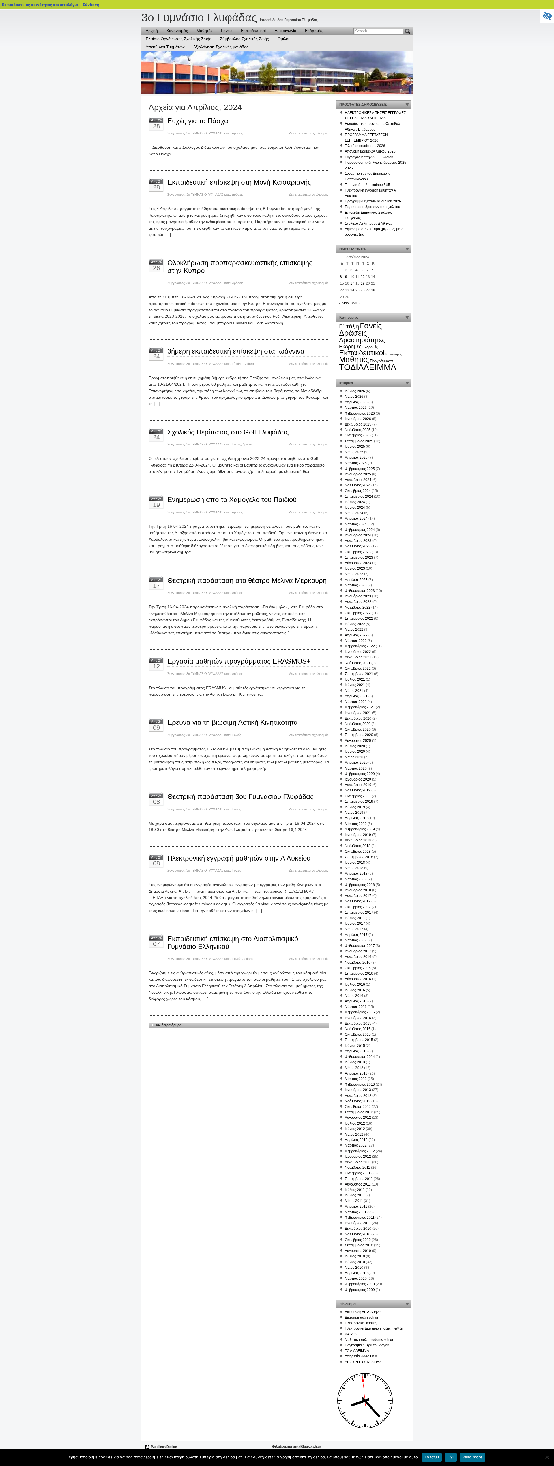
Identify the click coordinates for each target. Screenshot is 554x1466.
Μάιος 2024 (354, 513)
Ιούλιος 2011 (355, 1190)
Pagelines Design (164, 1446)
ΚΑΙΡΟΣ (351, 1334)
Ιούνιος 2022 (355, 624)
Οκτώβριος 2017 (358, 907)
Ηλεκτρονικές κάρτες (361, 1323)
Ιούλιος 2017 (355, 918)
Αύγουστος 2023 (358, 563)
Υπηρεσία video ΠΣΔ (361, 1356)
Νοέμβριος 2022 (357, 607)
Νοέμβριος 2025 (357, 430)
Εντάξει (432, 1457)
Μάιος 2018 (354, 868)
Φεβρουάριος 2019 (360, 829)
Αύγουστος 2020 (358, 741)
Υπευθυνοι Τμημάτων (165, 46)
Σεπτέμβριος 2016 (359, 973)
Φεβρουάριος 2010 (360, 1284)
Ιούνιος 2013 (355, 1062)
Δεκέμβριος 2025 (358, 424)
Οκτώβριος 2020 (358, 729)
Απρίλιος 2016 (356, 1001)
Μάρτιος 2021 (356, 702)
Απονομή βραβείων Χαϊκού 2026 (370, 151)
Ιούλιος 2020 (355, 746)
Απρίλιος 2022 (356, 635)
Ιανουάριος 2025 (358, 474)
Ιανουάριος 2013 (358, 1090)
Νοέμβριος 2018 (357, 846)
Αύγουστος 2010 (358, 1251)
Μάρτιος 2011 (355, 1212)
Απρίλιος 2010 (356, 1273)
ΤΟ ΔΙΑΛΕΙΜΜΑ (357, 1351)
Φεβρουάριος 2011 (360, 1218)
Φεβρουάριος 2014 (360, 1057)
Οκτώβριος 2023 (358, 552)
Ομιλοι (283, 38)
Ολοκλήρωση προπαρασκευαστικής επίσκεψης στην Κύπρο (239, 266)
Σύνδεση (91, 4)
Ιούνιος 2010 (355, 1262)
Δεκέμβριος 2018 (358, 840)
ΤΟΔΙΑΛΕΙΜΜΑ (367, 367)
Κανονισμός (177, 30)
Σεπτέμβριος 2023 (359, 557)
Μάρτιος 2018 (356, 879)
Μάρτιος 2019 (356, 824)
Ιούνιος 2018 (355, 863)
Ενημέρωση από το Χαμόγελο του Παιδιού (232, 499)
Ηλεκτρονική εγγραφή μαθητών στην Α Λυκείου (238, 858)
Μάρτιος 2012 (356, 1145)
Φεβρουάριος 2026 (360, 413)
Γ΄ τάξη (237, 363)
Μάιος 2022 (354, 629)
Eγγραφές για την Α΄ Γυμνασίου (369, 157)
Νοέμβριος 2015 (357, 1029)
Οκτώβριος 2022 (358, 613)
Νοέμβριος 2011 (357, 1168)
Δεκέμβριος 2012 (358, 1096)
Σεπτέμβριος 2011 (359, 1179)
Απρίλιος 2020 (356, 763)
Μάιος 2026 (354, 397)
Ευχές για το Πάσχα (197, 121)
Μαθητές (204, 30)
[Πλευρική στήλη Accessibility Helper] (547, 16)
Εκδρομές (314, 30)
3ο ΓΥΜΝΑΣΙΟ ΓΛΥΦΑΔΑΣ (204, 133)
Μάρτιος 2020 (356, 768)
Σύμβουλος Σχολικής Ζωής (244, 38)
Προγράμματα (381, 361)
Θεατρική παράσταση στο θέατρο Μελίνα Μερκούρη (247, 580)
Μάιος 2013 (354, 1068)
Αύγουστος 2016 (358, 979)
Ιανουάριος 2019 (358, 835)
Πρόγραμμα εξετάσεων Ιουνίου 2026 (373, 201)
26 (363, 290)
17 (352, 283)
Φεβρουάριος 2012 (360, 1151)
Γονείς (226, 30)
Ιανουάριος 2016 (358, 1018)
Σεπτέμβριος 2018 (359, 857)
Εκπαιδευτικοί (253, 30)
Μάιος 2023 (354, 574)
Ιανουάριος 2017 (358, 951)
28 (373, 290)
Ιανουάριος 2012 (358, 1157)
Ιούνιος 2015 (355, 1046)
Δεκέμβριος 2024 (358, 480)
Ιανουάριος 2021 (358, 713)
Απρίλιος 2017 (356, 935)
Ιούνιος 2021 (355, 685)
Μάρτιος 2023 (356, 585)
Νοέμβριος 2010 (357, 1234)
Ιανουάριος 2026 (358, 419)
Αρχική (152, 30)
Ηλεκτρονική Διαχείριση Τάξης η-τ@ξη (374, 1328)
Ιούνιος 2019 (355, 807)
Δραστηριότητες (362, 340)
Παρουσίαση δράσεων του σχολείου (372, 207)
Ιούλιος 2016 (355, 984)
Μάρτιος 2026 (356, 408)
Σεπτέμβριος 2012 (359, 1112)
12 (363, 277)
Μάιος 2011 (354, 1201)
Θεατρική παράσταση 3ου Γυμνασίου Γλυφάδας (240, 796)
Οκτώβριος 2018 (358, 852)
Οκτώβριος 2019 (358, 796)
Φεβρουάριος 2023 (360, 591)
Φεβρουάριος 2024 (360, 530)
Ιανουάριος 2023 (358, 596)
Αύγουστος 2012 (358, 1118)
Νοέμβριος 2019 (357, 790)
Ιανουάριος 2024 (358, 535)
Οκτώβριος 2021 (358, 668)
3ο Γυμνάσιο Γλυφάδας (199, 17)
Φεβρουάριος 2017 (360, 946)
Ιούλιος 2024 (355, 502)
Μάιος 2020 (354, 757)
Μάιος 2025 (354, 452)
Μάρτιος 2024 (356, 524)
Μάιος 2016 (354, 996)
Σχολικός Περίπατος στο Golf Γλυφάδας (228, 432)
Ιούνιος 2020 (355, 752)
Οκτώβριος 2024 (358, 491)
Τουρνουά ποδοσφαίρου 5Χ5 (367, 185)
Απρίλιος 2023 (356, 580)
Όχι (451, 1457)
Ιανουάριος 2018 (358, 890)
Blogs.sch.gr (310, 1447)
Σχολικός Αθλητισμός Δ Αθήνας (368, 224)
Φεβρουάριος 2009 (360, 1290)
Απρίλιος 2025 (356, 458)
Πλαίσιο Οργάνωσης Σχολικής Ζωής (178, 38)
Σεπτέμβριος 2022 (359, 618)
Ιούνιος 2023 (355, 568)
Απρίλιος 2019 (356, 818)
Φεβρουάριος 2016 (360, 1012)
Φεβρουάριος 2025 (360, 469)
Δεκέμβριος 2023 (358, 541)
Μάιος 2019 (354, 813)
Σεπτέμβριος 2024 (359, 497)
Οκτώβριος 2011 (357, 1173)
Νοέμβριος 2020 (357, 724)
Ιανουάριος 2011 (358, 1223)
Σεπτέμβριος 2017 (359, 913)
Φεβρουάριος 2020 (360, 774)
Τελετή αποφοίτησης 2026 (365, 146)
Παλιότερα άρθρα (167, 1025)
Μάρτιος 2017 (356, 940)
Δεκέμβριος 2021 (358, 657)
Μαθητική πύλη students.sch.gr (369, 1340)
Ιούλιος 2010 (355, 1256)
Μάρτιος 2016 (356, 1007)
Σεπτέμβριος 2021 (359, 674)
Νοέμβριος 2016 (357, 962)
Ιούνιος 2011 (355, 1195)
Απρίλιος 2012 (356, 1140)
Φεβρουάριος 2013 (360, 1084)
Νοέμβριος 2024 (357, 485)
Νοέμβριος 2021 (357, 663)
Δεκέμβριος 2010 (358, 1229)
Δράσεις (237, 133)
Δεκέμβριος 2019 (358, 785)
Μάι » (355, 303)
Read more (472, 1457)
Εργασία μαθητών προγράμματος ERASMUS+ (239, 661)
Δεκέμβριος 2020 (358, 718)
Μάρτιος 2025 (356, 463)
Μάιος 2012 (354, 1134)
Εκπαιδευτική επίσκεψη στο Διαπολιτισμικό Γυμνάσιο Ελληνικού (232, 942)
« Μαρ (344, 303)
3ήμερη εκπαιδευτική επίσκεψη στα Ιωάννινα (235, 351)
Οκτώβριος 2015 (358, 1034)
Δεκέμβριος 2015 (358, 1023)
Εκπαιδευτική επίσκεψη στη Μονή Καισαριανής (239, 182)
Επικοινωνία (285, 30)
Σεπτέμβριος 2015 (359, 1040)
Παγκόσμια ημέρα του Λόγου (367, 1345)
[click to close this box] (407, 104)
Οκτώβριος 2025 (358, 435)
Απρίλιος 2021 (356, 696)
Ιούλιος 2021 (355, 679)
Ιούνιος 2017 (355, 923)
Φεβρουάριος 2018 (360, 885)
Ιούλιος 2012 (355, 1123)
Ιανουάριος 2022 (358, 652)
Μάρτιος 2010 (356, 1279)
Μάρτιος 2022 (356, 641)
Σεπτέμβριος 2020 (359, 735)
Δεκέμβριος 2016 (358, 957)
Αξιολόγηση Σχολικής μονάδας (220, 46)
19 (363, 283)
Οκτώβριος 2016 (358, 968)
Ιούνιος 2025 (355, 447)
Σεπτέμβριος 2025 (359, 441)
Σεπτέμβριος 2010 (359, 1245)
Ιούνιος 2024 (355, 508)
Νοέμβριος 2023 (357, 546)
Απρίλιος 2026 (356, 402)
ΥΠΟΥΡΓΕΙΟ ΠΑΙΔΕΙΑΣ (363, 1362)
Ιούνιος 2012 (355, 1129)
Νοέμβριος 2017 (357, 901)
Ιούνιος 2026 (355, 391)
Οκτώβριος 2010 (358, 1240)
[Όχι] (547, 1457)
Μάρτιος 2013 (356, 1079)
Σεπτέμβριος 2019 (359, 802)
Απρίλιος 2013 (356, 1073)
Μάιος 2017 (354, 929)
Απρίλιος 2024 (356, 518)
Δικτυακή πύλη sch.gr (361, 1318)
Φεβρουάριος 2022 (360, 646)
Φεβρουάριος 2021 (360, 707)
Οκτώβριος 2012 (358, 1107)
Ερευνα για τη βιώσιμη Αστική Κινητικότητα (232, 722)
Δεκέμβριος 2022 (358, 602)
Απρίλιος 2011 (356, 1207)
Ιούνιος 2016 (355, 990)
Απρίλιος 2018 (356, 874)
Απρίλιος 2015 (356, 1051)
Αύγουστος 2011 (358, 1184)
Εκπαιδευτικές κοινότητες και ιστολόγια (40, 4)
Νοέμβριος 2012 (357, 1101)
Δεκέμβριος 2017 (358, 896)
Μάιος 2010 (354, 1268)
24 (352, 290)
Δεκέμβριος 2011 (358, 1162)
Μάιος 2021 (354, 691)
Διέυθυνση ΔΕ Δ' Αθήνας (363, 1312)
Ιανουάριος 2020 (358, 779)
